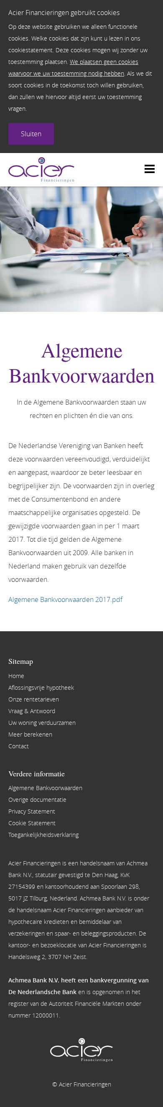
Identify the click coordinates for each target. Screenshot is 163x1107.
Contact (18, 746)
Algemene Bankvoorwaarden (45, 788)
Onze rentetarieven (33, 699)
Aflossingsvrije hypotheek (41, 687)
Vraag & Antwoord (31, 711)
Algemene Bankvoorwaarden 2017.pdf (65, 599)
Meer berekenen (30, 734)
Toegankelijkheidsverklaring (43, 835)
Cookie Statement (32, 823)
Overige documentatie (37, 799)
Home (16, 676)
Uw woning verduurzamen (42, 723)
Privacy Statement (31, 811)
